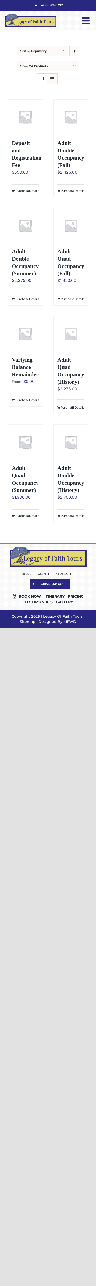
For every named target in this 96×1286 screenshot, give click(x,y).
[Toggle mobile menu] (86, 20)
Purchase (20, 191)
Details (34, 191)
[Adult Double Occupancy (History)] (71, 442)
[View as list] (52, 79)
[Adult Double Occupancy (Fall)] (71, 117)
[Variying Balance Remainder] (25, 333)
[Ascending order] (74, 51)
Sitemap (27, 621)
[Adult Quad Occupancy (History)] (71, 333)
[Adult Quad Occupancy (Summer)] (25, 442)
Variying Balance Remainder (25, 367)
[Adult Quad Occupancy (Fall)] (71, 225)
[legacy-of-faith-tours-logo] (48, 548)
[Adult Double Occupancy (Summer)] (25, 225)
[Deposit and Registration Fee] (25, 117)
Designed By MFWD (57, 621)
